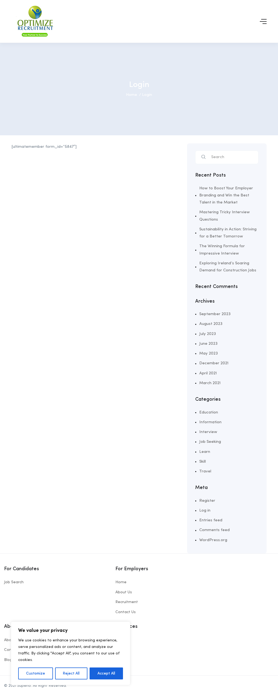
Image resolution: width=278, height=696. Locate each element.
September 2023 (214, 314)
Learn (204, 452)
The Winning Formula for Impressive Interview (222, 249)
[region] (70, 653)
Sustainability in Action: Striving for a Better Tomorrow (228, 233)
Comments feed (214, 530)
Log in (204, 511)
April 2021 (208, 373)
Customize (35, 673)
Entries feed (210, 520)
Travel (205, 471)
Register (207, 501)
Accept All (106, 673)
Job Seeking (210, 442)
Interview (208, 432)
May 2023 (208, 354)
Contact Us (125, 612)
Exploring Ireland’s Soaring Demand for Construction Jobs (227, 266)
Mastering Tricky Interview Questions (224, 215)
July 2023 (207, 334)
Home (131, 95)
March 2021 (210, 383)
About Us (123, 592)
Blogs (9, 660)
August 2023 (210, 324)
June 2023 (208, 344)
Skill (202, 462)
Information (210, 422)
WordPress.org (213, 540)
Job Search (14, 582)
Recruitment (126, 602)
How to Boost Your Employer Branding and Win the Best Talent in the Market (226, 195)
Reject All (71, 673)
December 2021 (214, 363)
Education (208, 412)
